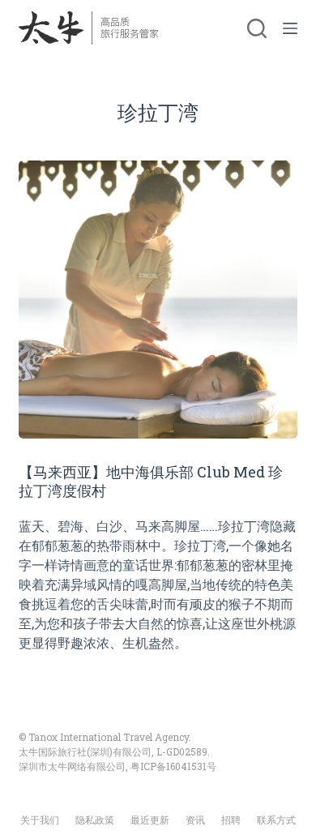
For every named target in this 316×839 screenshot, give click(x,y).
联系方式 (276, 820)
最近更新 (149, 820)
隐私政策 (94, 820)
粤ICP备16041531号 (173, 766)
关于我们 (39, 820)
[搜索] (257, 28)
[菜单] (290, 28)
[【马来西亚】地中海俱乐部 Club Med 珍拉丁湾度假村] (158, 300)
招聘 (231, 820)
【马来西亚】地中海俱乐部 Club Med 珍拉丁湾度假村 (151, 481)
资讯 (195, 820)
